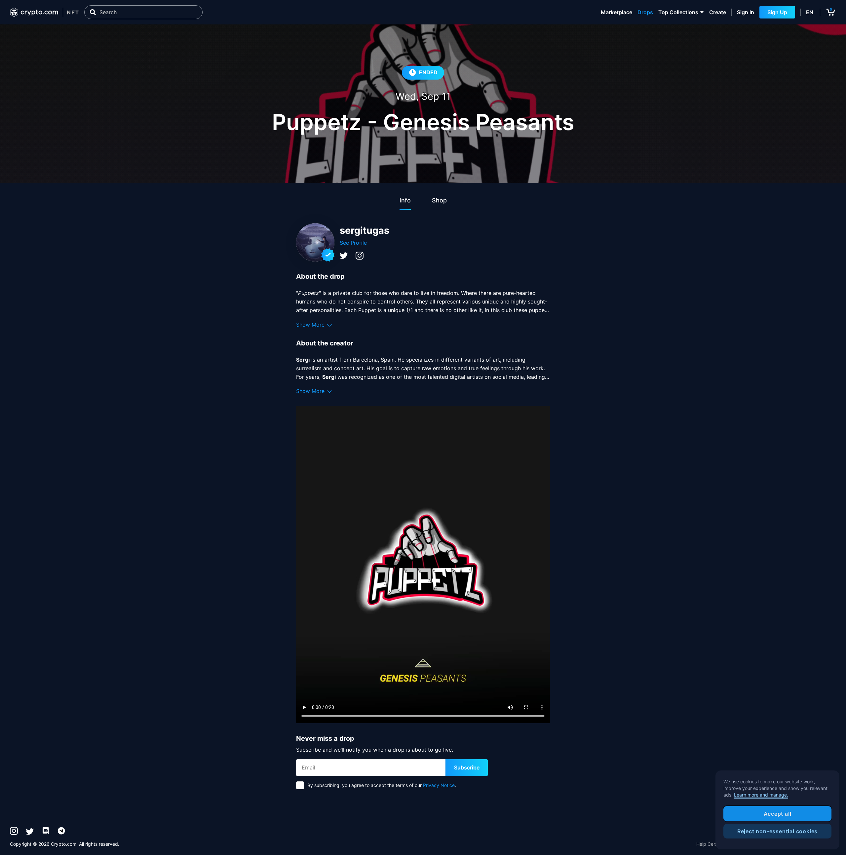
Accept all (777, 813)
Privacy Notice (439, 785)
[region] (777, 810)
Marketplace (616, 12)
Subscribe (467, 767)
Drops (645, 12)
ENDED (428, 72)
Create (717, 12)
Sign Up (777, 12)
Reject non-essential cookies (777, 831)
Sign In (745, 12)
